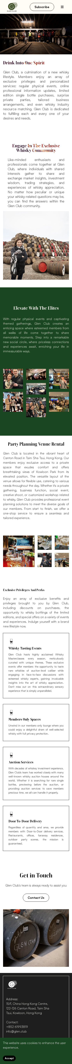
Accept (9, 1058)
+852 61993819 (17, 1027)
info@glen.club (16, 1031)
